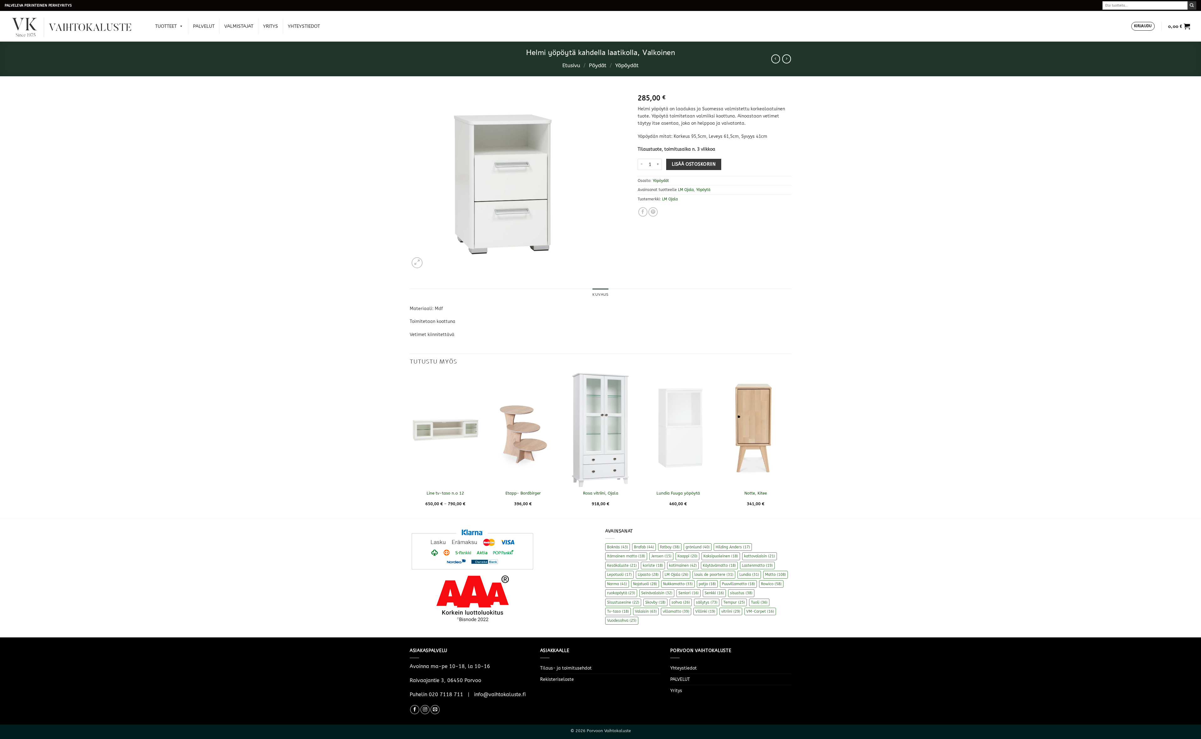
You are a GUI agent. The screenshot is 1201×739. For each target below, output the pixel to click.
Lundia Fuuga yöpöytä (678, 493)
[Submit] (1192, 5)
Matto (775, 574)
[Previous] (410, 445)
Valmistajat (238, 26)
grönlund (698, 547)
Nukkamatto (678, 584)
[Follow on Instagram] (425, 709)
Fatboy (670, 547)
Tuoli (759, 602)
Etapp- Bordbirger (523, 493)
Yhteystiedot (304, 26)
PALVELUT (204, 26)
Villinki (705, 611)
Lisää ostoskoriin (694, 164)
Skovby (655, 602)
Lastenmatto (757, 565)
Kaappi (687, 556)
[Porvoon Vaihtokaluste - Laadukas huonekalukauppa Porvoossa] (76, 26)
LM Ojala (686, 190)
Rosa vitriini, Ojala (600, 493)
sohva (680, 602)
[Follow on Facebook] (414, 709)
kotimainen (683, 565)
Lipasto (648, 574)
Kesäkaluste (622, 565)
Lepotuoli (619, 574)
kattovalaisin (759, 556)
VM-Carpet (760, 611)
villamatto (676, 611)
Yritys (270, 26)
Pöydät (597, 65)
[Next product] (775, 58)
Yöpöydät (627, 65)
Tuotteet (166, 26)
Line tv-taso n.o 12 (445, 493)
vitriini (730, 611)
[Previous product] (786, 58)
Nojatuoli (645, 584)
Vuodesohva (621, 620)
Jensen (661, 556)
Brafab (644, 547)
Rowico (771, 584)
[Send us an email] (435, 709)
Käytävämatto (719, 565)
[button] (1143, 26)
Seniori (688, 593)
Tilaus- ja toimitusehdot (566, 668)
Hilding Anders (733, 547)
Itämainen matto (626, 556)
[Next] (791, 445)
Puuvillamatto (738, 584)
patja (707, 584)
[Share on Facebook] (643, 212)
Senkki (714, 593)
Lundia (749, 574)
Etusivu (571, 65)
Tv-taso (618, 611)
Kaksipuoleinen (720, 556)
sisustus (741, 593)
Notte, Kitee (755, 493)
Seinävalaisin (656, 593)
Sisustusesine (623, 602)
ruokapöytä (621, 593)
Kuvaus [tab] (600, 294)
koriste (653, 565)
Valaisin (646, 611)
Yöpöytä (703, 190)
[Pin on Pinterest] (653, 212)
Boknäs (617, 547)
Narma (617, 584)
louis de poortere (713, 574)
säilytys (706, 602)
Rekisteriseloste (557, 679)
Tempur (734, 602)
